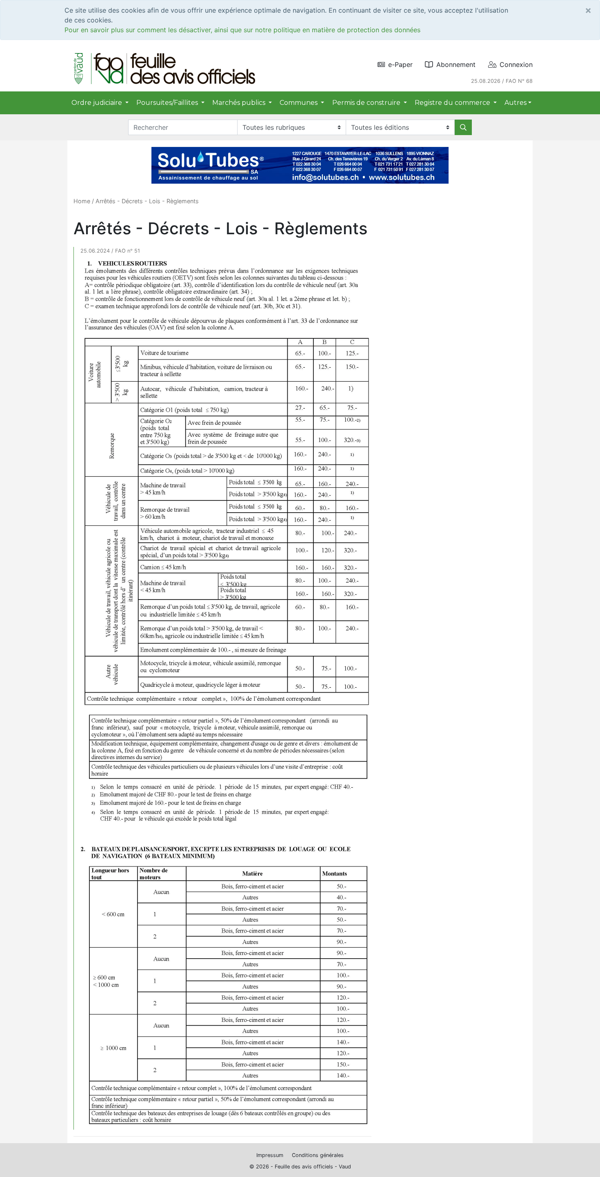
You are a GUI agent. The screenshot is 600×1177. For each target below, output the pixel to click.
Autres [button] (515, 103)
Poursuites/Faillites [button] (168, 103)
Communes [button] (299, 103)
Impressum (269, 1155)
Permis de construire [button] (367, 103)
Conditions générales (318, 1155)
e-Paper (400, 64)
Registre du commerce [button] (453, 103)
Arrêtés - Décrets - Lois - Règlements (147, 201)
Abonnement (456, 64)
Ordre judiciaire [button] (97, 103)
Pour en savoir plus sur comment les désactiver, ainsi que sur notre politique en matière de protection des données (242, 30)
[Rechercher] (463, 127)
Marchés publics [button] (239, 103)
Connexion (516, 64)
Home (81, 201)
